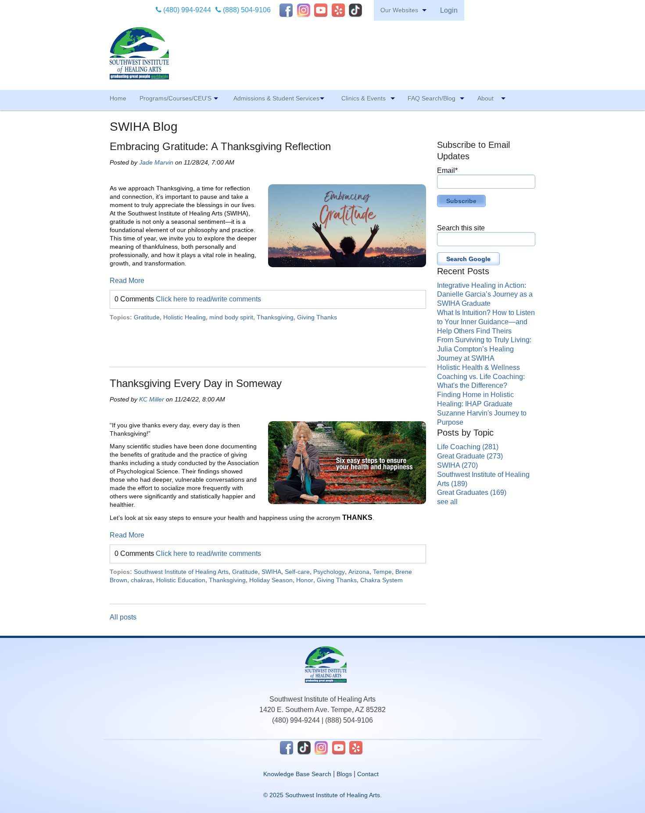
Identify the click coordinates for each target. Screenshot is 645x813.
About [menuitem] (485, 98)
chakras (142, 580)
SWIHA (271, 571)
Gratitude (147, 317)
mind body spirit (231, 317)
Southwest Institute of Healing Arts (181, 571)
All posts (123, 617)
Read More (127, 280)
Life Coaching (467, 447)
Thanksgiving (275, 317)
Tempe (382, 571)
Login (449, 10)
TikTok (355, 10)
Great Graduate (470, 456)
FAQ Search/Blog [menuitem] (431, 98)
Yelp (338, 10)
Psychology (329, 571)
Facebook (286, 10)
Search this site (461, 228)
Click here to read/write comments (208, 299)
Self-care (297, 571)
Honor (304, 580)
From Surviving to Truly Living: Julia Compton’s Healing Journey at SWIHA (484, 349)
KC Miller (151, 399)
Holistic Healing (184, 317)
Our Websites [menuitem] (399, 10)
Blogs (344, 773)
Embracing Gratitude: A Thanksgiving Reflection (220, 146)
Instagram (303, 10)
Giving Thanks (317, 317)
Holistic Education (180, 580)
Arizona (358, 571)
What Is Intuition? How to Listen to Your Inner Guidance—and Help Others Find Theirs (486, 322)
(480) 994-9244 (186, 10)
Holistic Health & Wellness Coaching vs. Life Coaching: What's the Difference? (481, 377)
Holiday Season (271, 580)
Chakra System (381, 580)
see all (447, 501)
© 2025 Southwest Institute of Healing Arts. (322, 795)
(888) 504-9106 (246, 10)
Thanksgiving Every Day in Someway (196, 383)
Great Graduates (471, 492)
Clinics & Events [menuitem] (363, 98)
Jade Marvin (156, 162)
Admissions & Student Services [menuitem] (276, 98)
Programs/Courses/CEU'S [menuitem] (175, 98)
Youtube (320, 10)
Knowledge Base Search (297, 773)
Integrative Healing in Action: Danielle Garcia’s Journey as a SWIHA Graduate (485, 295)
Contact (368, 773)
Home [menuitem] (118, 98)
